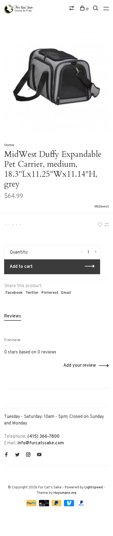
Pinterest (49, 292)
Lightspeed (93, 487)
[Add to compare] (106, 225)
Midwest (101, 206)
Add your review (79, 365)
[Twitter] (17, 455)
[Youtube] (39, 455)
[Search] (96, 9)
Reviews (12, 316)
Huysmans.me (65, 493)
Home (9, 145)
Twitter (32, 292)
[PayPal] (32, 505)
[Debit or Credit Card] (44, 505)
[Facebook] (6, 455)
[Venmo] (69, 505)
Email (66, 292)
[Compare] (72, 9)
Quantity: (19, 252)
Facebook (14, 292)
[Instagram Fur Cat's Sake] (28, 455)
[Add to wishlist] (100, 225)
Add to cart (21, 267)
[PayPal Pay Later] (57, 505)
